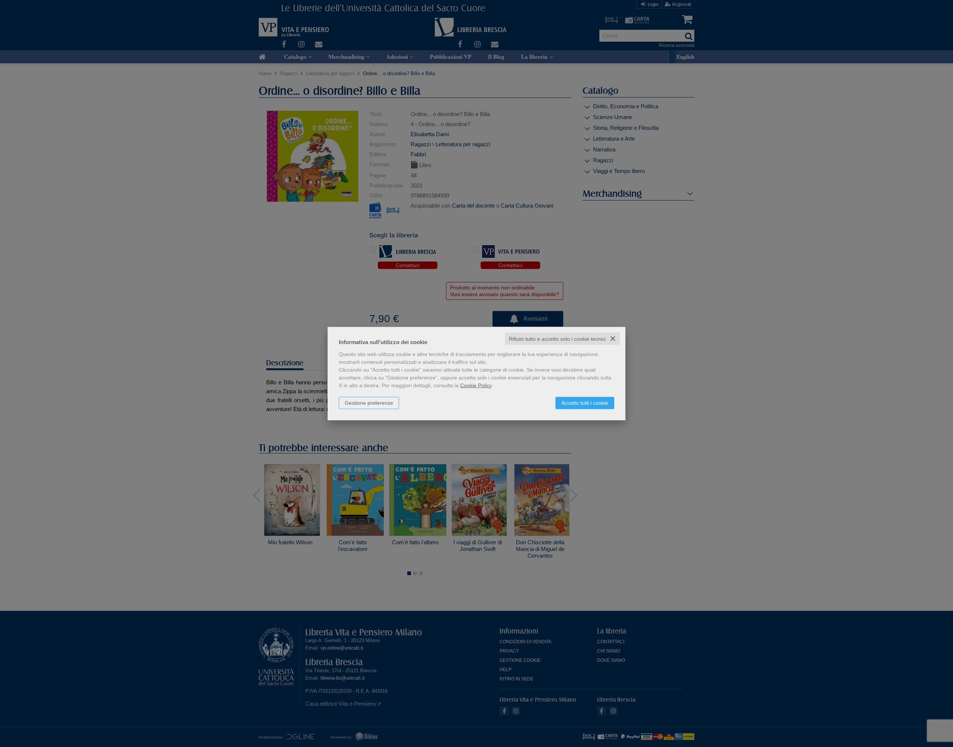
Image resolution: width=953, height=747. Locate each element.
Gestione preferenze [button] (369, 402)
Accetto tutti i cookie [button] (584, 402)
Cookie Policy (475, 385)
